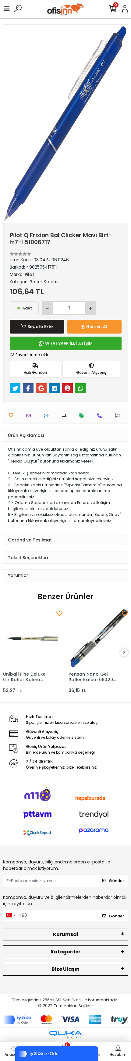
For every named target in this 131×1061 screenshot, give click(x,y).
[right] (124, 652)
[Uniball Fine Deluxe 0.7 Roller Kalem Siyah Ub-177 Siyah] (32, 638)
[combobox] (10, 915)
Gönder (116, 881)
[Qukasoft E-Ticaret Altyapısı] (65, 1034)
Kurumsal (65, 934)
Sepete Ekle (40, 326)
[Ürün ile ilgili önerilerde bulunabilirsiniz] (118, 416)
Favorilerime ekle (32, 355)
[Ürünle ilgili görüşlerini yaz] (47, 416)
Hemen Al (96, 326)
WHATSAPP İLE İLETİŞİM (69, 343)
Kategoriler (65, 951)
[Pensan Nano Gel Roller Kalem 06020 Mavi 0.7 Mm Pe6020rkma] (98, 638)
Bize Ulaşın (65, 969)
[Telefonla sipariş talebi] (101, 416)
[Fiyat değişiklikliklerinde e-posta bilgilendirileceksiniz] (83, 416)
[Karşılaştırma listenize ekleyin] (65, 416)
